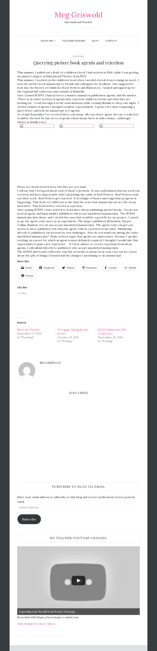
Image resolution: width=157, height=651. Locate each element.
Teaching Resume (73, 40)
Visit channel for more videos (36, 623)
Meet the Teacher (28, 329)
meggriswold (50, 363)
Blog (95, 40)
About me (46, 40)
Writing (78, 56)
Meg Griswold (79, 14)
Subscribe (29, 519)
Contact (111, 40)
